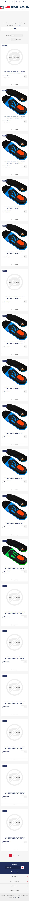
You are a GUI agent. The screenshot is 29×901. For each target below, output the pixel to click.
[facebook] (11, 872)
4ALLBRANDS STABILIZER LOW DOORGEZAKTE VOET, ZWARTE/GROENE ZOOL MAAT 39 (14, 612)
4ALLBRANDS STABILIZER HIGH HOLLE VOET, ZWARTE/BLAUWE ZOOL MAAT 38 (14, 72)
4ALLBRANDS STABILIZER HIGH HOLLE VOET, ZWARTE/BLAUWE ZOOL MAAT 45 (14, 387)
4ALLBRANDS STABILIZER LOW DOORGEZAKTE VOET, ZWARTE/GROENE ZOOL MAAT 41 (14, 702)
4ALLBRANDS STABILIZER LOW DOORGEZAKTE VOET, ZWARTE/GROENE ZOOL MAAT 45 (14, 837)
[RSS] (18, 872)
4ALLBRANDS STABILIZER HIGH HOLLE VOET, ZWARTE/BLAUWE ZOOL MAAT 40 (14, 162)
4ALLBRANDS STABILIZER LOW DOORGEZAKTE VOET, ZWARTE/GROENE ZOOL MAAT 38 (14, 567)
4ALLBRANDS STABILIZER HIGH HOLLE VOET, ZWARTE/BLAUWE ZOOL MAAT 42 (14, 252)
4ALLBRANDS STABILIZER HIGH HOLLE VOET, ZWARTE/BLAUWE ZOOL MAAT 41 (14, 207)
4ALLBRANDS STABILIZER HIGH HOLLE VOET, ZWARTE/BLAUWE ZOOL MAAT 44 (14, 342)
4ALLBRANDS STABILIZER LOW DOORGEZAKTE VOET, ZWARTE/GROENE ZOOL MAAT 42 (14, 747)
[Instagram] (14, 872)
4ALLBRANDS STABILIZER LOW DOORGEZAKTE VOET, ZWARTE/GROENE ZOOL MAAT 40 (14, 657)
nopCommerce (17, 897)
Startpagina (3, 23)
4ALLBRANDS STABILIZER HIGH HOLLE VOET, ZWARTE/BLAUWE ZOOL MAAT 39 (14, 117)
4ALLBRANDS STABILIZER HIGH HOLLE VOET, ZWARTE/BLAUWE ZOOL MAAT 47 (14, 477)
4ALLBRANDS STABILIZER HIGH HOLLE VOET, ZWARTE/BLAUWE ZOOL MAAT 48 (14, 522)
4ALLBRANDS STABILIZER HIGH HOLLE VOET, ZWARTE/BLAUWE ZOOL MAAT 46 (14, 432)
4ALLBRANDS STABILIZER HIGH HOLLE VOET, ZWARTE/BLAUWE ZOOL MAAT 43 (14, 297)
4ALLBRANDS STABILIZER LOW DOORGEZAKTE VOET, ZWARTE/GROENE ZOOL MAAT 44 (14, 792)
